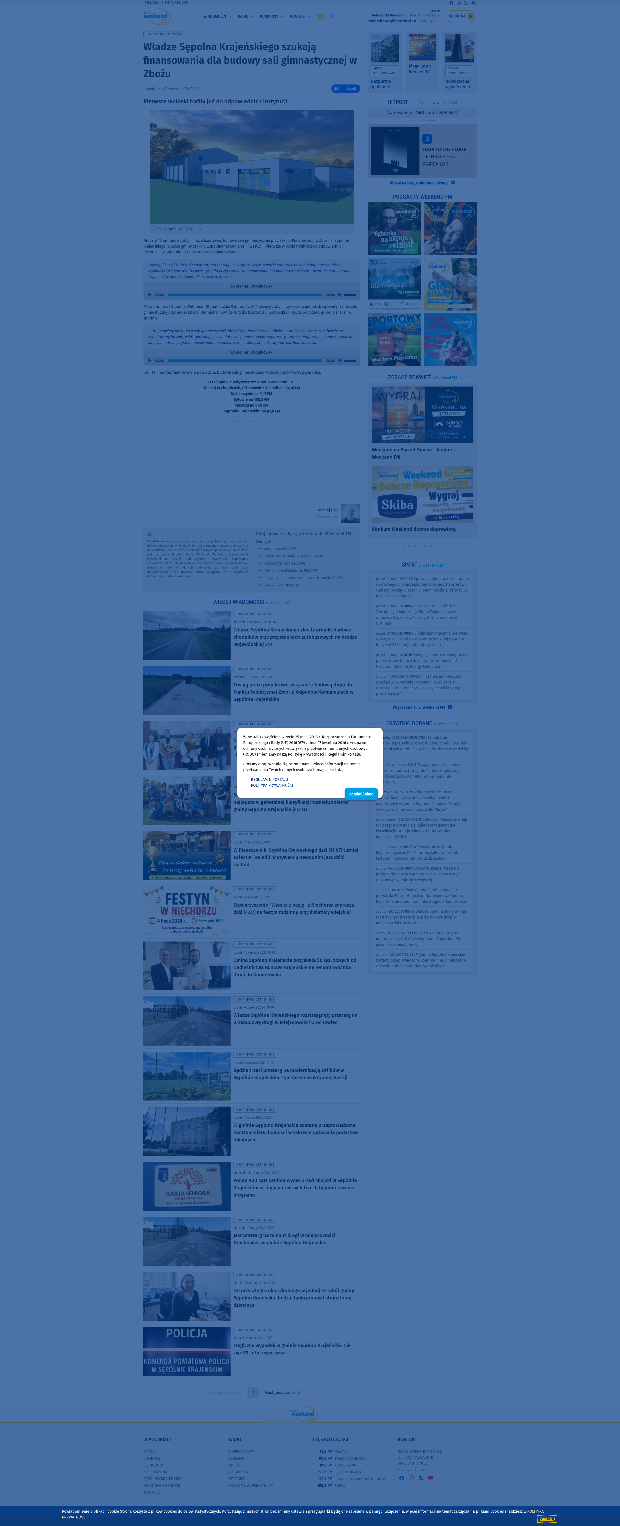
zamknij (547, 1519)
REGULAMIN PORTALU (269, 779)
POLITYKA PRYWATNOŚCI (272, 785)
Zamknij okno (361, 794)
